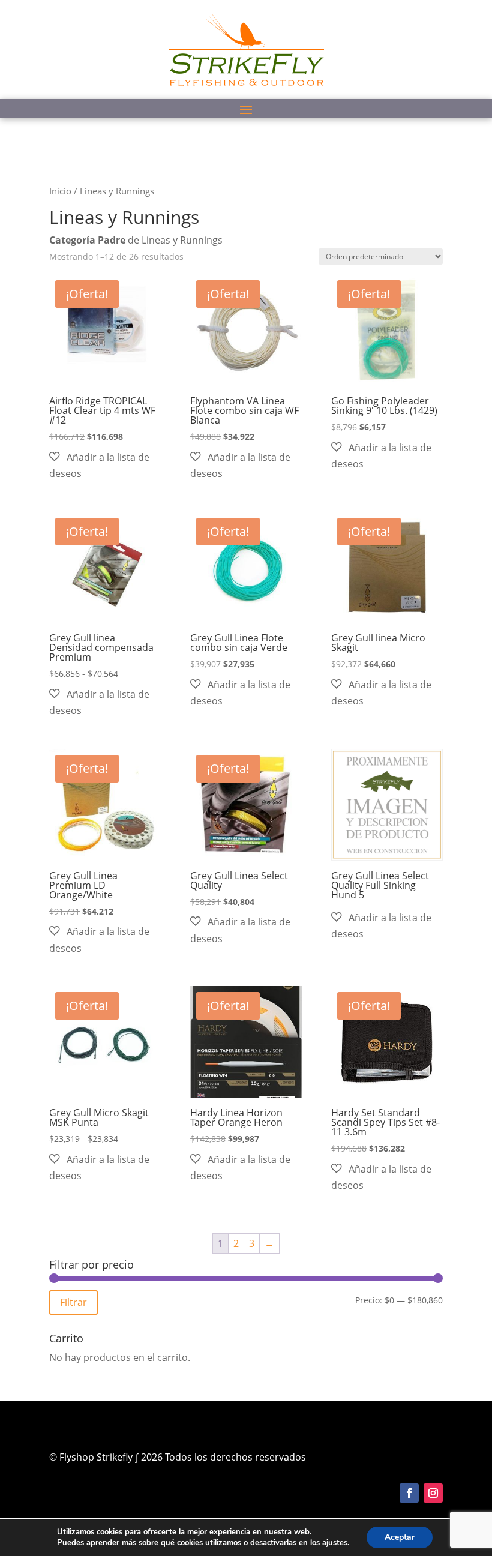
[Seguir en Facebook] (409, 1493)
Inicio (60, 191)
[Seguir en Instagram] (433, 1493)
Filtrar (73, 1302)
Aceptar (400, 1537)
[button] (105, 465)
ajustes (334, 1542)
